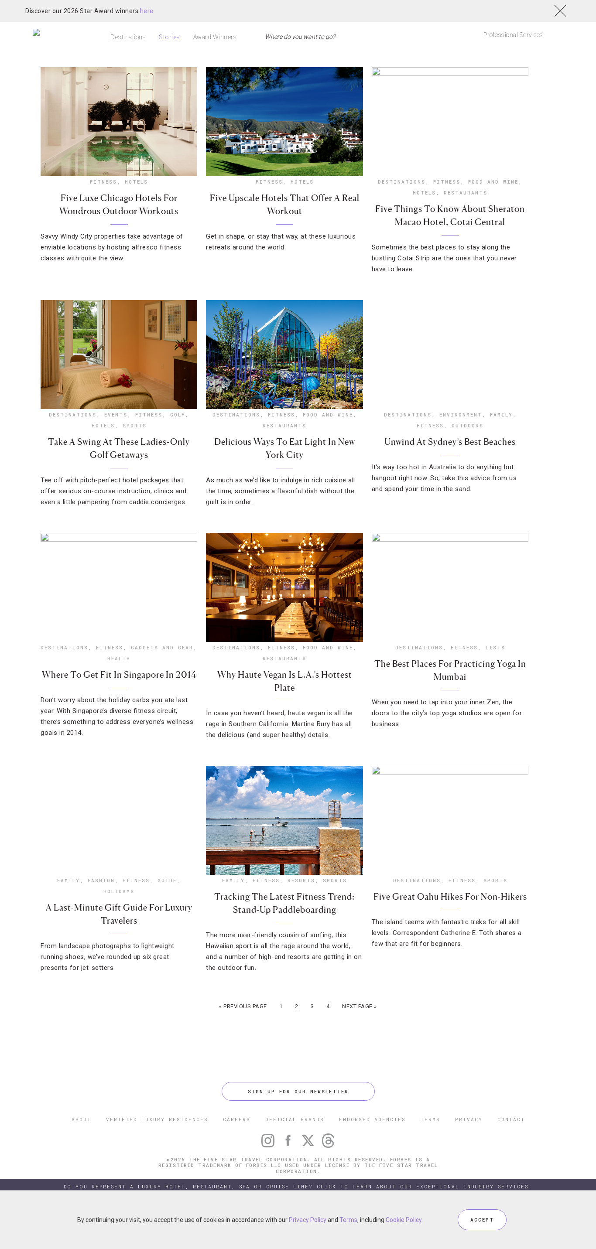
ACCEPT (482, 1219)
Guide (167, 880)
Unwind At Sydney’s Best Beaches (450, 442)
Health (118, 658)
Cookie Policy (403, 1219)
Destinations (128, 37)
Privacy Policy (307, 1219)
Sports (135, 425)
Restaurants (465, 192)
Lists (495, 647)
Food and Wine (493, 181)
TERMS (430, 1119)
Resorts (301, 880)
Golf (177, 414)
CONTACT (511, 1119)
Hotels (136, 181)
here (147, 10)
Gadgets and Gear (162, 647)
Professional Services (513, 34)
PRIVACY (469, 1119)
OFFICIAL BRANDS (294, 1119)
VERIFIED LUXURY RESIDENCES (157, 1119)
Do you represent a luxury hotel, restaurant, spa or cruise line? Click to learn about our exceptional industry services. (298, 1186)
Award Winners (215, 37)
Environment (460, 414)
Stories (169, 37)
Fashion (101, 880)
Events (115, 414)
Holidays (118, 891)
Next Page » (359, 1006)
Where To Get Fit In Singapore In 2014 (119, 674)
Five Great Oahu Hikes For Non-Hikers (450, 896)
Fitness (103, 181)
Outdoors (467, 425)
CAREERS (236, 1119)
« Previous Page (243, 1006)
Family (501, 414)
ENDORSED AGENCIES (372, 1119)
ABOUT (81, 1119)
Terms (348, 1219)
